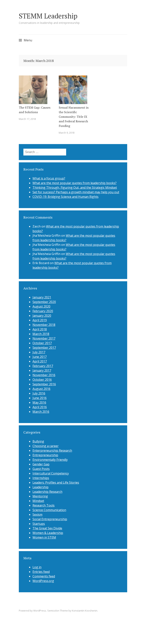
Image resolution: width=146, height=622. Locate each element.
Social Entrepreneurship (50, 519)
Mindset (38, 501)
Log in (37, 567)
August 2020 (41, 306)
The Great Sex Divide (47, 528)
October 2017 (42, 343)
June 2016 (40, 398)
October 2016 (42, 380)
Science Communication (49, 510)
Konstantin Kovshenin (84, 610)
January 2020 (42, 315)
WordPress (39, 610)
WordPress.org (43, 581)
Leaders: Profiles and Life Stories (56, 482)
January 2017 (42, 370)
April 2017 (40, 361)
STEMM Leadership (48, 15)
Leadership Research (47, 492)
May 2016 (39, 402)
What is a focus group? (49, 178)
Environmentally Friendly (50, 460)
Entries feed (41, 572)
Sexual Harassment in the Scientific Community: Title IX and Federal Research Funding (74, 116)
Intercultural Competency (51, 473)
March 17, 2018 (27, 119)
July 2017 (39, 352)
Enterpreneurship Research (52, 450)
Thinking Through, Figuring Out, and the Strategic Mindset (75, 187)
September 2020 (44, 302)
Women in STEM (44, 537)
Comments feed (44, 576)
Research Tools (44, 505)
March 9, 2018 (66, 132)
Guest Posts (41, 469)
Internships (41, 478)
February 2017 (43, 366)
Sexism (37, 514)
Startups (39, 524)
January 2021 (42, 297)
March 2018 (41, 334)
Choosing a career (46, 446)
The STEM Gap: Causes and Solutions (34, 109)
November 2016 (44, 375)
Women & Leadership (48, 533)
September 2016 (44, 384)
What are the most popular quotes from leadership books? (75, 183)
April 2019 (40, 320)
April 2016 (40, 407)
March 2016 (41, 412)
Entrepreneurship (45, 455)
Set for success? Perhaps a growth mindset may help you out (76, 192)
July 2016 (39, 393)
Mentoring (40, 496)
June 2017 (40, 357)
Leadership (40, 487)
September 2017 (44, 347)
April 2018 (40, 329)
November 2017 (44, 338)
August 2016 (41, 389)
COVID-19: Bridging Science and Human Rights (65, 197)
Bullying (38, 441)
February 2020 (43, 311)
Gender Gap (41, 464)
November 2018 (44, 325)
